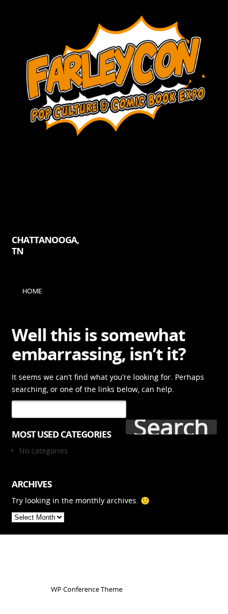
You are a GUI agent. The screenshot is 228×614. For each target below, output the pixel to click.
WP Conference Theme (86, 589)
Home (32, 291)
